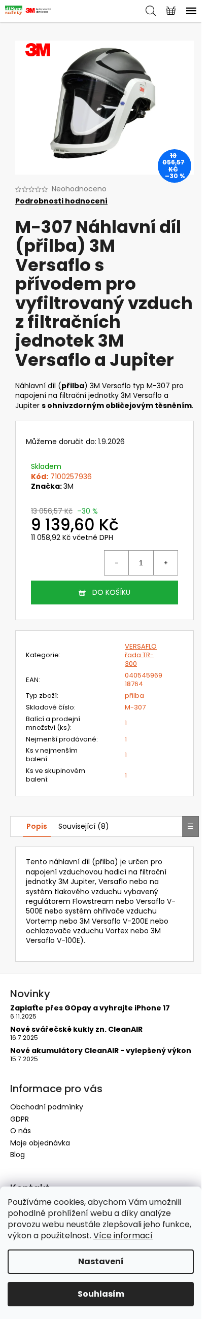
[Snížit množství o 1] (116, 563)
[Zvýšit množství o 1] (165, 563)
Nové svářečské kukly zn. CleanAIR (76, 1029)
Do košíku (111, 592)
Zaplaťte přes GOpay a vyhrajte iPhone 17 (90, 1008)
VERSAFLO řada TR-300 (141, 654)
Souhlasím (101, 1294)
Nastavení (101, 1261)
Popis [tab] (36, 826)
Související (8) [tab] (83, 826)
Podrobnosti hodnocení (61, 201)
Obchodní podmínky (46, 1107)
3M (68, 486)
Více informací (123, 1235)
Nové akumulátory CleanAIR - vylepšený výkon (100, 1051)
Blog (17, 1154)
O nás (20, 1131)
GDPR (19, 1119)
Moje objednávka (40, 1143)
